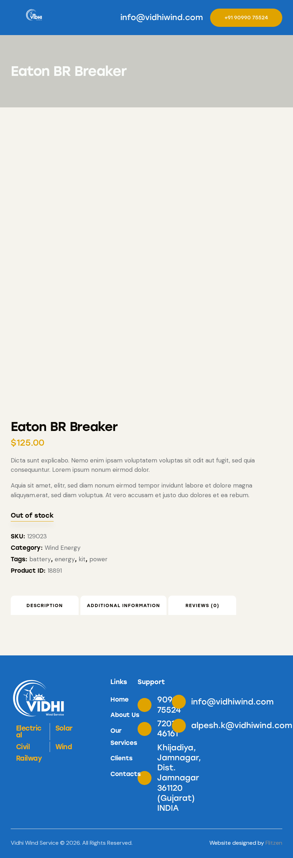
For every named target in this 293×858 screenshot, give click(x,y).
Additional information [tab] (123, 605)
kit (82, 559)
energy (65, 559)
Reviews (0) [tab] (202, 605)
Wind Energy (62, 548)
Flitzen (273, 843)
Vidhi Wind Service (35, 843)
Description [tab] (44, 605)
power (98, 559)
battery (40, 559)
